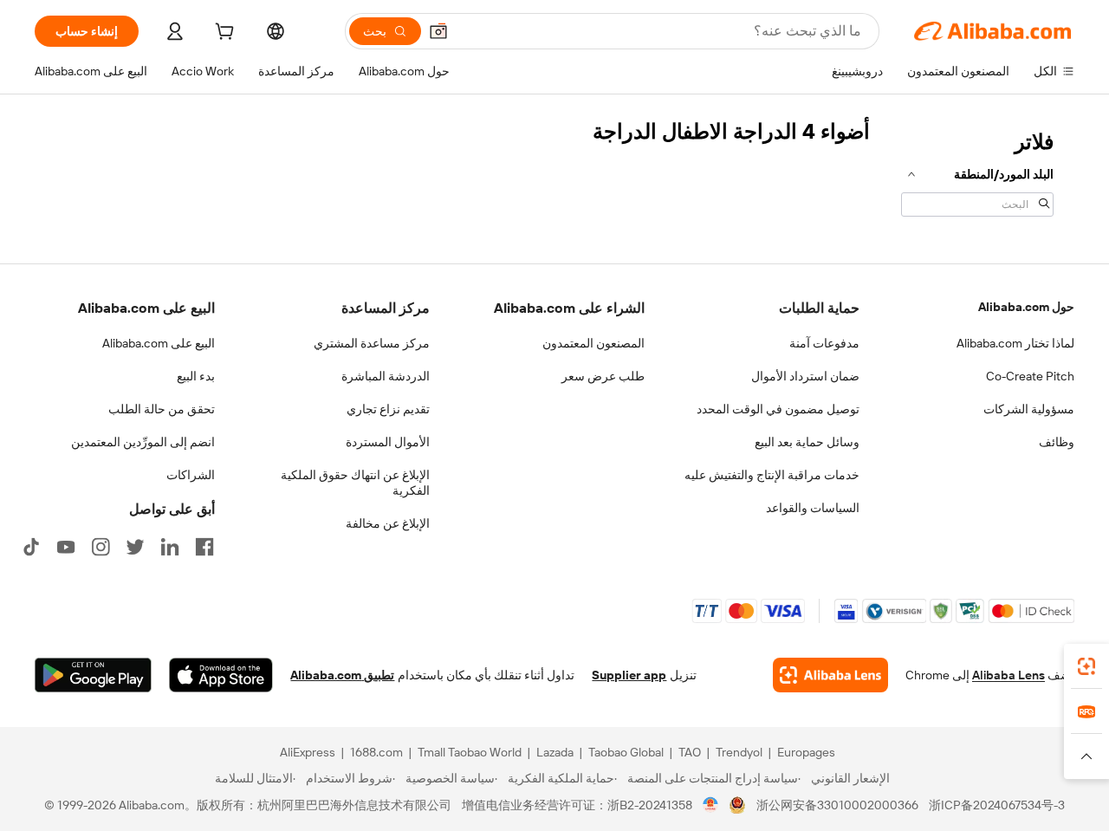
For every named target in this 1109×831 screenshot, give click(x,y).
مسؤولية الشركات (1028, 409)
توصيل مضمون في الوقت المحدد (778, 409)
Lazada (555, 752)
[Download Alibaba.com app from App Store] (221, 675)
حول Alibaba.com (1026, 307)
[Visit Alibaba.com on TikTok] (31, 546)
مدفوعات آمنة (824, 343)
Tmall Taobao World (470, 752)
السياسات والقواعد (812, 508)
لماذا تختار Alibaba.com (1015, 343)
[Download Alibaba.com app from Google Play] (93, 675)
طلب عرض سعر (603, 376)
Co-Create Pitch (1030, 376)
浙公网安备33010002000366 (837, 805)
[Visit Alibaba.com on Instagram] (100, 546)
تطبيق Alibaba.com (342, 675)
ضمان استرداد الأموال (805, 376)
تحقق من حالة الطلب (161, 409)
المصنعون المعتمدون (593, 343)
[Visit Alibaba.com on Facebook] (204, 546)
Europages (806, 752)
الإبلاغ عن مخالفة (388, 523)
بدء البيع (196, 376)
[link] (1086, 666)
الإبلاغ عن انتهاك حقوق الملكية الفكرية (355, 482)
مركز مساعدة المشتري (372, 343)
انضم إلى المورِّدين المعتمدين (143, 442)
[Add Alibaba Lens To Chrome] (830, 675)
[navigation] (977, 171)
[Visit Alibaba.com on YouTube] (65, 546)
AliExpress (307, 752)
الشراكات (190, 475)
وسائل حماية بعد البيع (807, 442)
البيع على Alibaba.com (158, 343)
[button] (438, 31)
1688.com (376, 752)
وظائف (1056, 442)
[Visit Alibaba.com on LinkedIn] (169, 546)
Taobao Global (626, 752)
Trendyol (739, 752)
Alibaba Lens (1008, 675)
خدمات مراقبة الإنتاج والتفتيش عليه (771, 475)
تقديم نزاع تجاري (388, 409)
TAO (689, 752)
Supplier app (629, 675)
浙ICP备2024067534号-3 (997, 805)
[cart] (223, 34)
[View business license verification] (711, 805)
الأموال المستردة (388, 442)
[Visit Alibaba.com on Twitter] (135, 546)
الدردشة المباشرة (385, 376)
